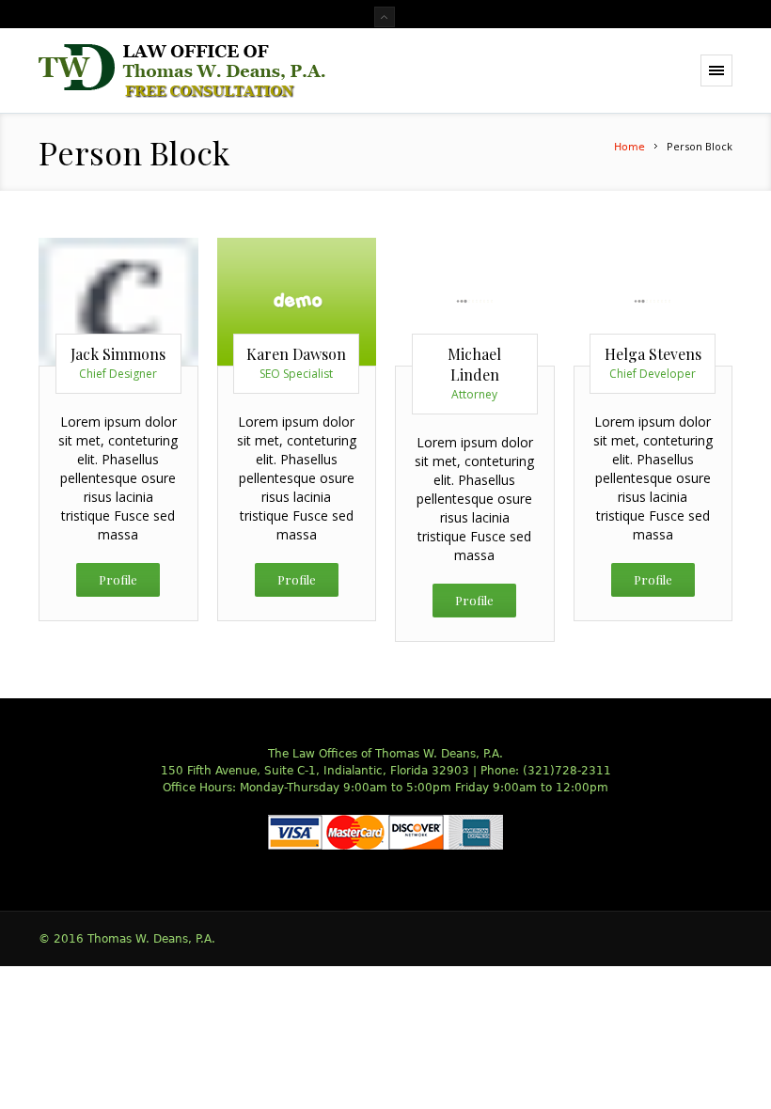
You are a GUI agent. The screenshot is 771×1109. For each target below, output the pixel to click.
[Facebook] (149, 291)
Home (629, 147)
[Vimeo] (118, 325)
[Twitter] (79, 291)
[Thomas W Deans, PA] (182, 71)
